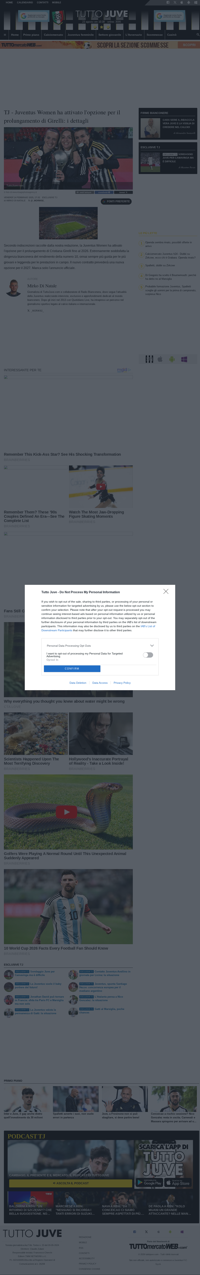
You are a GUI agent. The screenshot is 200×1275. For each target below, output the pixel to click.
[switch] (148, 655)
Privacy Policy (122, 682)
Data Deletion (78, 682)
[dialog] (100, 637)
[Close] (167, 592)
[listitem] (100, 646)
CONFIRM (72, 668)
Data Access (100, 682)
